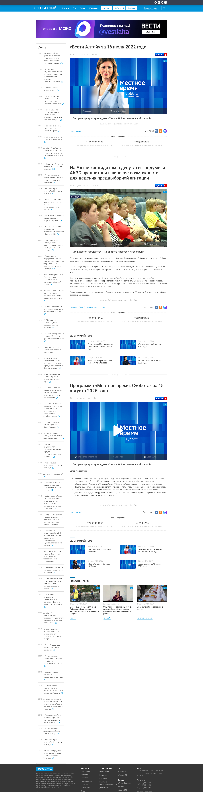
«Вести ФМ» (122, 790)
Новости (65, 8)
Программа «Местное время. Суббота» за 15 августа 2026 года (100, 346)
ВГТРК (103, 307)
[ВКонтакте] (155, 2)
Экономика (85, 788)
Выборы (131, 8)
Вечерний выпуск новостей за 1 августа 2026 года (100, 361)
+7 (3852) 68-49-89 (144, 787)
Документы (104, 788)
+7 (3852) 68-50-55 (144, 783)
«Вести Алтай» (76, 131)
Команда (103, 775)
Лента (42, 47)
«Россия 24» (123, 775)
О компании (104, 772)
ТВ (74, 8)
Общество (86, 111)
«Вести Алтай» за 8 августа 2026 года (149, 345)
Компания (93, 8)
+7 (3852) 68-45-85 (144, 785)
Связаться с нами (151, 8)
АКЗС (82, 307)
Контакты (103, 778)
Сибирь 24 (119, 8)
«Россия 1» (122, 772)
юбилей (107, 618)
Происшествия (86, 781)
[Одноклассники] (159, 2)
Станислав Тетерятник (87, 457)
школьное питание (145, 618)
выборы (74, 307)
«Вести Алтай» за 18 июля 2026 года (149, 565)
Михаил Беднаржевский (87, 244)
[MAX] (165, 2)
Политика (119, 244)
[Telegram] (162, 2)
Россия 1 (106, 8)
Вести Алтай (152, 244)
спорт (73, 618)
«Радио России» (124, 783)
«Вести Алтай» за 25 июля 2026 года (149, 361)
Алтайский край (119, 111)
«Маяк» (121, 787)
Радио (82, 8)
